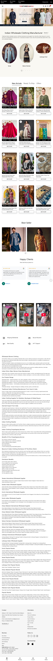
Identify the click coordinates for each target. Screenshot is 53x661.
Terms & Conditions (31, 615)
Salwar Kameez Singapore (7, 524)
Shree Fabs (8, 583)
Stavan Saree (4, 561)
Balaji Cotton (44, 575)
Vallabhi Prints (28, 599)
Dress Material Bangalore (36, 515)
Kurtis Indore (25, 500)
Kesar (18, 567)
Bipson (43, 572)
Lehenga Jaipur (5, 544)
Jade (49, 575)
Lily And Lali (13, 596)
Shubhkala (10, 567)
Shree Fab (4, 590)
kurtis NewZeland (45, 494)
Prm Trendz (4, 575)
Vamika (32, 555)
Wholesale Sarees (5, 379)
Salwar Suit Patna (5, 530)
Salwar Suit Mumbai (6, 529)
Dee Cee (42, 550)
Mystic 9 (48, 553)
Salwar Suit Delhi (24, 529)
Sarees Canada (17, 480)
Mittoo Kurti (44, 597)
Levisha (4, 573)
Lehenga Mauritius (44, 537)
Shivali (29, 555)
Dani (45, 581)
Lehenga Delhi (22, 543)
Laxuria (11, 599)
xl (41, 138)
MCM (6, 576)
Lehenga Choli (43, 57)
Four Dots (26, 583)
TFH (25, 561)
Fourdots (35, 585)
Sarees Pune (32, 486)
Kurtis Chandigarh (19, 502)
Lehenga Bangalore (20, 544)
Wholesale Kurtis (5, 381)
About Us (29, 613)
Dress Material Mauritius (18, 509)
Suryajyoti (16, 572)
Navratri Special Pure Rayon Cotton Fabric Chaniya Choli (8, 143)
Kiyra (3, 562)
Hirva (20, 553)
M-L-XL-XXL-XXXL (26, 138)
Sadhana (34, 573)
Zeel (6, 567)
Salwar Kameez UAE (40, 524)
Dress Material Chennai (7, 518)
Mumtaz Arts (38, 582)
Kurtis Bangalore (11, 502)
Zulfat (10, 576)
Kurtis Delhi (19, 500)
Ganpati (14, 575)
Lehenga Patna (42, 543)
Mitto (8, 555)
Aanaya (44, 599)
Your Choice (4, 581)
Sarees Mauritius (40, 480)
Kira (20, 562)
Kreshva (22, 599)
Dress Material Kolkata (40, 517)
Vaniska (21, 552)
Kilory (6, 582)
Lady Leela (39, 553)
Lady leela (8, 596)
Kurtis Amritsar (36, 502)
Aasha (31, 590)
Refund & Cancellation (32, 628)
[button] (5, 24)
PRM (29, 550)
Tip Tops (15, 555)
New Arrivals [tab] (17, 83)
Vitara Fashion (5, 552)
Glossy (3, 576)
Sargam (42, 581)
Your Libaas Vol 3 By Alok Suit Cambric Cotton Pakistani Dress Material (43, 110)
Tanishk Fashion (35, 583)
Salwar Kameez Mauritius (18, 524)
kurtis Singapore (30, 494)
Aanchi (14, 599)
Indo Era (16, 553)
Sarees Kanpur (5, 488)
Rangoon (26, 550)
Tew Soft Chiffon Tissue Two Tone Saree (42, 176)
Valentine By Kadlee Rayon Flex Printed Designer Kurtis (9, 209)
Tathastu (14, 567)
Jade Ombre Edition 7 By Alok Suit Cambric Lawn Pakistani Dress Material (26, 110)
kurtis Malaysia (5, 494)
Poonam (3, 553)
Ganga (27, 573)
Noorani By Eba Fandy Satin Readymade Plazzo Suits (8, 176)
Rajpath (38, 559)
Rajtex (34, 559)
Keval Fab (9, 590)
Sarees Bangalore (12, 488)
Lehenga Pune (35, 543)
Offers (38, 83)
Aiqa (3, 582)
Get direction (5, 623)
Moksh (33, 552)
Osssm (34, 553)
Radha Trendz (40, 590)
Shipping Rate (30, 626)
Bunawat (48, 559)
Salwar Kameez (26, 66)
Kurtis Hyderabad (12, 500)
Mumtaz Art (25, 572)
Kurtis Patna (36, 500)
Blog (3, 645)
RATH (7, 597)
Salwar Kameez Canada (26, 523)
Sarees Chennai (5, 489)
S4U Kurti (11, 597)
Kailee (22, 550)
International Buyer (6, 637)
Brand (3, 643)
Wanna (23, 553)
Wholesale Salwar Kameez (7, 383)
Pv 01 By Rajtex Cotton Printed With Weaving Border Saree (43, 209)
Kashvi (23, 562)
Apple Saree (4, 559)
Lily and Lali (4, 555)
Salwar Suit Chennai (34, 532)
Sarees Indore (26, 486)
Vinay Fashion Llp (31, 582)
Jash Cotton (30, 572)
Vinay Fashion (40, 573)
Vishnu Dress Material (36, 575)
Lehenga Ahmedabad (38, 544)
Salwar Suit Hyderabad (15, 529)
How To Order (30, 622)
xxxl (47, 138)
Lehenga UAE (14, 538)
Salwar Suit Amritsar (16, 532)
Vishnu (32, 599)
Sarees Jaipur (44, 486)
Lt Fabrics (14, 561)
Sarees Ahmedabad (29, 488)
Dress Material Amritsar (30, 517)
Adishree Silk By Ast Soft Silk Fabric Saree (25, 209)
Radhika (7, 550)
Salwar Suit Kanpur (22, 530)
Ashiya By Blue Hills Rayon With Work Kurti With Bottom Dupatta (26, 176)
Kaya (18, 552)
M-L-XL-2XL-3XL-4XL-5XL (26, 170)
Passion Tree (11, 552)
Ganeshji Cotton (12, 573)
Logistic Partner (30, 620)
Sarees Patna (38, 486)
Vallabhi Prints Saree (39, 561)
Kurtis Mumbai (5, 500)
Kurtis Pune (30, 500)
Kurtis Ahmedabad (28, 502)
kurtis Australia (23, 494)
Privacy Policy (30, 617)
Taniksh (3, 550)
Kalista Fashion (11, 559)
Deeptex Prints (18, 594)
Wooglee (27, 553)
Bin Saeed (29, 575)
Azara (7, 573)
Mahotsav (29, 561)
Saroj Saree (23, 559)
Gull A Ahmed (23, 575)
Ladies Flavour (47, 550)
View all (45, 32)
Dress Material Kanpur (25, 515)
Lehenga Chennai (13, 546)
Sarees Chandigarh (20, 488)
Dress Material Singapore (7, 509)
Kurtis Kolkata (42, 502)
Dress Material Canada (25, 508)
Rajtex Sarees (5, 594)
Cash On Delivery (31, 618)
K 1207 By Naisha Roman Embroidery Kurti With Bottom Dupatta (26, 143)
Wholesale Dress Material (7, 382)
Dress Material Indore (37, 514)
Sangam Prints (18, 559)
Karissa (7, 553)
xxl (44, 138)
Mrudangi (12, 553)
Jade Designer (47, 590)
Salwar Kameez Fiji (17, 523)
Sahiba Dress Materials (21, 573)
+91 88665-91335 (9, 620)
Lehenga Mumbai (5, 543)
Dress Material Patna (6, 515)
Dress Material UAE (39, 509)
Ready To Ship (29, 83)
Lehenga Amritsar (47, 544)
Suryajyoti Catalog (26, 594)
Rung (11, 555)
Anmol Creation (20, 561)
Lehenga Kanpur (12, 544)
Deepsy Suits (14, 582)
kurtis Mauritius (37, 494)
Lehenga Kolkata (5, 546)
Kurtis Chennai (5, 503)
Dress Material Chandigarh (7, 517)
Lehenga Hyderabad (14, 543)
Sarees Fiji (11, 480)
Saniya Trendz (47, 583)
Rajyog (44, 559)
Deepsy (18, 575)
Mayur (12, 572)
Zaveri (45, 585)
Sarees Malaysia (5, 480)
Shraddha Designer (15, 590)
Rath (41, 559)
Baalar (31, 573)
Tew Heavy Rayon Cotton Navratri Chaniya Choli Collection (8, 110)
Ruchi (26, 562)
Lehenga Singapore (35, 537)
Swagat (29, 581)
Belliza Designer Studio (16, 585)
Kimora (19, 582)
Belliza (39, 572)
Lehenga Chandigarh (29, 544)
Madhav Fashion (47, 573)
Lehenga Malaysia (5, 537)
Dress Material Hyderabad (17, 514)
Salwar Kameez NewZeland (30, 524)
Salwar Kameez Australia (37, 523)
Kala (50, 572)
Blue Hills (44, 553)
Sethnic (9, 561)
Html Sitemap (5, 641)
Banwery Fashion (15, 583)
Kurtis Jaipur (42, 500)
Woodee (30, 552)
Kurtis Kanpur (5, 502)
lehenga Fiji (12, 537)
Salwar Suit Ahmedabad (7, 532)
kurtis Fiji (11, 494)
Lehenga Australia (26, 537)
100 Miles (46, 552)
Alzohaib (28, 585)
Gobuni (32, 561)
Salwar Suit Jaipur (13, 530)
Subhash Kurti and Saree (15, 550)
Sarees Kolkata (44, 488)
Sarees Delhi (19, 486)
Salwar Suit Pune (40, 529)
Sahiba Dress (34, 581)
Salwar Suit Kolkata (25, 532)
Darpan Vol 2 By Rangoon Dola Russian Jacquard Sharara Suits (43, 143)
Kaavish (3, 585)
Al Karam (4, 583)
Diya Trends (33, 550)
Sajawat (12, 581)
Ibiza (39, 581)
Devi (15, 552)
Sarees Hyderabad (13, 486)
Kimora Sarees (16, 562)
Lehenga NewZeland (6, 538)
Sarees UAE (12, 482)
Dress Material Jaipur (16, 515)
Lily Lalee (38, 552)
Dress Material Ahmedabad (19, 517)
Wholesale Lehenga (6, 386)
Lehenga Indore (28, 543)
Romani (35, 572)
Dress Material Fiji (16, 508)
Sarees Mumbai (5, 486)
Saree (9, 66)
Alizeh (38, 550)
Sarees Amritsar (37, 488)
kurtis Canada (16, 494)
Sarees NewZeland (6, 482)
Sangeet (3, 599)
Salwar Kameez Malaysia (7, 523)
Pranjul (20, 572)
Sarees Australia (24, 480)
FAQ (28, 624)
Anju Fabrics (24, 555)
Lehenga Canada (19, 537)
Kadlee (41, 552)
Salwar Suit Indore (32, 529)
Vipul (30, 562)
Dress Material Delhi (28, 514)
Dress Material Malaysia (7, 508)
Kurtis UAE (4, 495)
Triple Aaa (10, 575)
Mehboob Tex (24, 582)
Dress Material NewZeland (29, 509)
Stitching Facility (5, 639)
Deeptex (25, 552)
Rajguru (18, 599)
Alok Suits (4, 572)
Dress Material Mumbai (7, 514)
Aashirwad (17, 581)
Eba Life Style (41, 585)
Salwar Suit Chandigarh (41, 530)
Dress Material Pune (46, 514)
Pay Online (4, 635)
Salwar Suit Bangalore (30, 530)
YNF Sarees (46, 561)
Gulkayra (22, 581)
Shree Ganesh (14, 576)
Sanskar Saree (30, 559)
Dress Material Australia (36, 508)
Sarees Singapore (32, 480)
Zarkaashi (7, 562)
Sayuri (9, 581)
